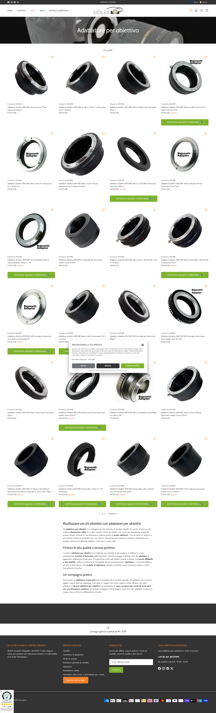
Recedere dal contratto (76, 680)
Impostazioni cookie (71, 670)
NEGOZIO (21, 10)
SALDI (32, 10)
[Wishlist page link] (190, 10)
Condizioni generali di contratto (76, 662)
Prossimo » (113, 513)
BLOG (42, 10)
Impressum (67, 666)
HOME (10, 10)
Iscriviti (116, 670)
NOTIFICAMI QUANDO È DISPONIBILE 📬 (184, 122)
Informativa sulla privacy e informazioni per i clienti (83, 674)
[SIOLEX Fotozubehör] (108, 10)
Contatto (66, 650)
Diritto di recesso (70, 658)
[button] (199, 2)
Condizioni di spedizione (73, 654)
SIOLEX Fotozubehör (19, 700)
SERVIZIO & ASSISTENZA (59, 10)
